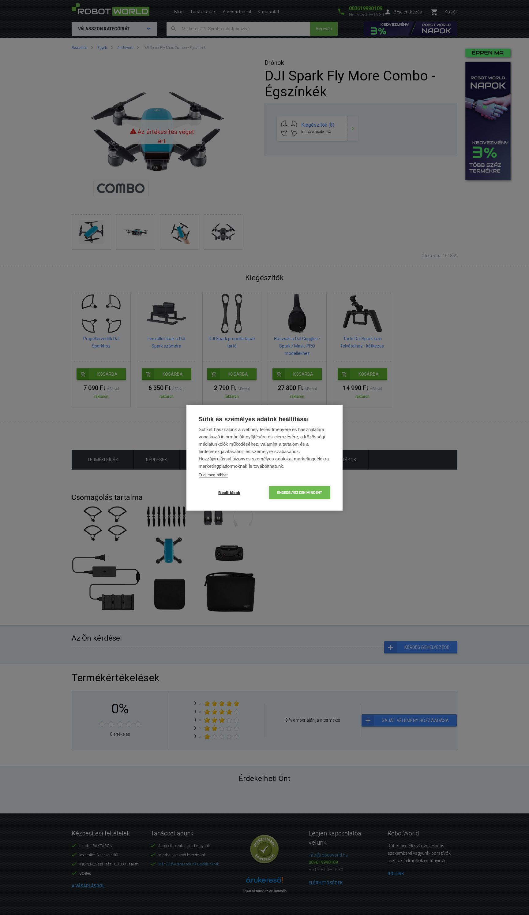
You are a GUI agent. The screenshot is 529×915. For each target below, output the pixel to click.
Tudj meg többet (213, 475)
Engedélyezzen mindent (299, 493)
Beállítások (229, 492)
